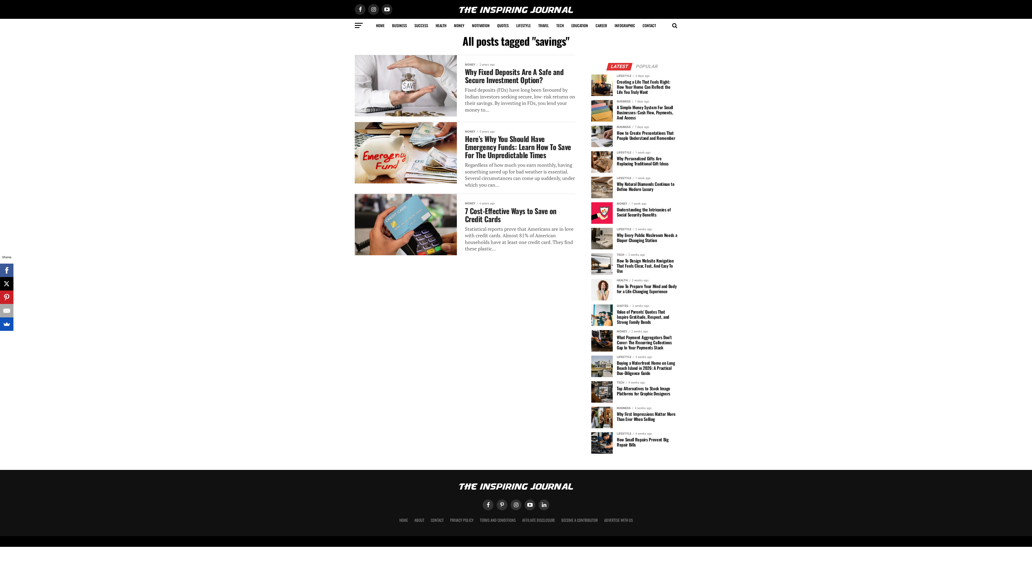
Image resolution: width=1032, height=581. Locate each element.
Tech (560, 25)
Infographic (625, 25)
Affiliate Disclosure (538, 520)
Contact (649, 25)
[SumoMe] (6, 324)
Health (441, 25)
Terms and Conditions (498, 520)
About (419, 520)
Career (601, 25)
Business (399, 25)
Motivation (481, 25)
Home (380, 25)
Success (421, 25)
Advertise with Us (618, 520)
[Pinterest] (6, 297)
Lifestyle (523, 25)
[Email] (6, 310)
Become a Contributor (579, 520)
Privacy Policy (462, 520)
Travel (543, 25)
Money (459, 25)
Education (579, 25)
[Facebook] (6, 270)
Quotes (503, 25)
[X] (6, 283)
